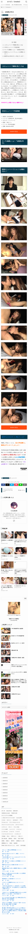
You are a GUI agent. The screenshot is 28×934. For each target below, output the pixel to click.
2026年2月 (5, 795)
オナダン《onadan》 (14, 1)
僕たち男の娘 (4, 838)
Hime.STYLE (8, 810)
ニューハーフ (14, 478)
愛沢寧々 (13, 840)
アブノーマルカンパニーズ (14, 822)
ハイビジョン (19, 829)
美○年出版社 (23, 845)
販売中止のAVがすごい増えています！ (14, 56)
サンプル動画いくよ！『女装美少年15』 (14, 49)
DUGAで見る (14, 131)
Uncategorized (6, 478)
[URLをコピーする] (25, 485)
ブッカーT (17, 831)
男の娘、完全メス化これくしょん (8, 845)
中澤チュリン (13, 836)
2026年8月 (5, 777)
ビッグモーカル (5, 831)
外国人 (15, 838)
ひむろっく (9, 820)
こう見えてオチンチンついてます (8, 817)
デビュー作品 (16, 827)
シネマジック (4, 827)
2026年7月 (5, 780)
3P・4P (3, 810)
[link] (14, 521)
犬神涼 (10, 843)
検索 (25, 598)
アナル (21, 820)
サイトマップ (9, 927)
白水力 (17, 845)
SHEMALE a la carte (6, 813)
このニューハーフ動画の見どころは (13, 45)
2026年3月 (5, 792)
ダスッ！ (10, 827)
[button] (3, 485)
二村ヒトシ (20, 836)
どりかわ (3, 820)
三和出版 (3, 836)
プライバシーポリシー (17, 927)
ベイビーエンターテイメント (7, 833)
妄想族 (3, 840)
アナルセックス (5, 822)
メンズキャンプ (18, 833)
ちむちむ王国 (19, 817)
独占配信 (15, 843)
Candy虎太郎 (14, 510)
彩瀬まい (7, 840)
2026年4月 (5, 789)
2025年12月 (5, 801)
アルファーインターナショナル (8, 824)
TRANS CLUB (14, 813)
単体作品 (10, 838)
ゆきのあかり (15, 820)
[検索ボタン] (26, 1)
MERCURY (15, 810)
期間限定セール (5, 843)
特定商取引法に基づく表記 (14, 929)
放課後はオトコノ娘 (20, 840)
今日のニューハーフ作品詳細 (11, 47)
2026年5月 (5, 786)
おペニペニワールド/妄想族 (7, 815)
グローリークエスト (19, 824)
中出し (8, 836)
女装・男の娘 (20, 838)
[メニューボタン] (1, 1)
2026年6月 (5, 783)
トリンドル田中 (5, 829)
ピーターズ (11, 831)
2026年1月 (5, 798)
